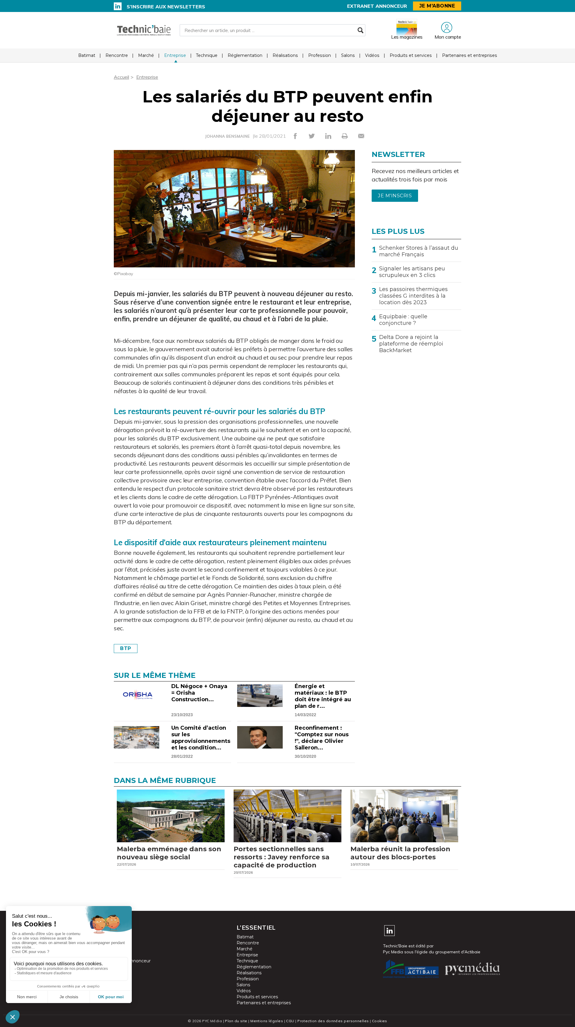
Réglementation (245, 55)
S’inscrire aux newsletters (166, 7)
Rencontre (116, 55)
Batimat (86, 55)
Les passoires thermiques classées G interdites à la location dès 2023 (413, 296)
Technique (206, 55)
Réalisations (285, 55)
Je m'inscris (395, 196)
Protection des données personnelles (333, 1021)
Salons (348, 55)
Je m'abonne (437, 6)
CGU (290, 1021)
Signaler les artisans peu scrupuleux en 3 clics (412, 271)
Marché (146, 55)
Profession (319, 55)
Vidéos (372, 55)
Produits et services (411, 55)
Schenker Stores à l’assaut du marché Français (418, 251)
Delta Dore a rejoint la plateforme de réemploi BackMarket (411, 344)
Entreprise (175, 55)
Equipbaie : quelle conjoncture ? (403, 319)
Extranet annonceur (377, 6)
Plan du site (236, 1021)
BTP (125, 648)
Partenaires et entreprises (469, 55)
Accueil (121, 77)
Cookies (379, 1021)
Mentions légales (266, 1021)
